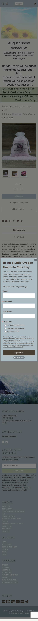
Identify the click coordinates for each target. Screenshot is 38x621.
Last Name (7, 311)
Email (5, 291)
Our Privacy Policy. (19, 347)
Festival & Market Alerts (16, 328)
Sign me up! (19, 352)
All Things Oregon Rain (15, 325)
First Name (7, 301)
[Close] (35, 260)
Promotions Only (13, 331)
